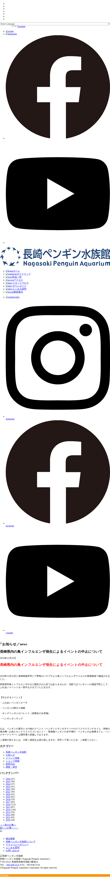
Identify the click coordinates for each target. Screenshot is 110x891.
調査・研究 (11, 767)
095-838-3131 (13, 865)
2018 (8, 799)
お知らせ (10, 755)
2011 (8, 817)
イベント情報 (12, 758)
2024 (8, 784)
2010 (8, 820)
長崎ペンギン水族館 (16, 752)
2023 (8, 786)
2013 (8, 812)
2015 (8, 807)
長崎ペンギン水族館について (21, 841)
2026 (8, 779)
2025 (8, 781)
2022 (8, 789)
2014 (8, 809)
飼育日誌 (10, 764)
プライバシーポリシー (17, 844)
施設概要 (10, 838)
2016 (8, 804)
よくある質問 (12, 847)
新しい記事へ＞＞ (9, 828)
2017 (8, 802)
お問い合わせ (12, 850)
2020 (8, 794)
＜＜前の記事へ (8, 825)
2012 (8, 815)
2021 (8, 791)
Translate (21, 26)
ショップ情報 (12, 761)
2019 (8, 797)
